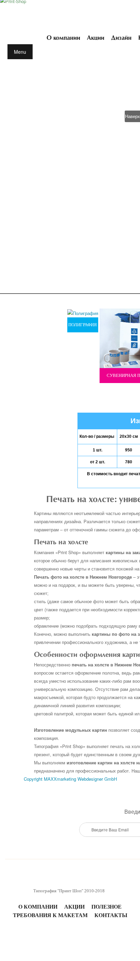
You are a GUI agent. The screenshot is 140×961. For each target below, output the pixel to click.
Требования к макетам (50, 915)
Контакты (110, 915)
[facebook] (100, 936)
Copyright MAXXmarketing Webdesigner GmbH (70, 779)
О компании (37, 907)
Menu (20, 51)
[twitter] (80, 936)
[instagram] (59, 936)
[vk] (39, 936)
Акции (74, 907)
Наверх (132, 116)
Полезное (106, 907)
